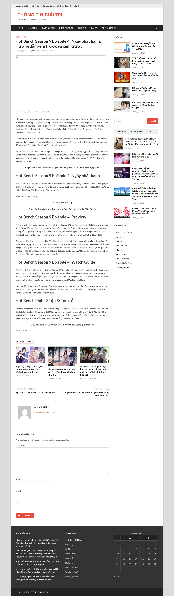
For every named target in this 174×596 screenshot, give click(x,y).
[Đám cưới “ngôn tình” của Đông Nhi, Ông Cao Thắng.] (122, 97)
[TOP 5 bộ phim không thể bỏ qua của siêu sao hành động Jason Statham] (122, 67)
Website (20, 503)
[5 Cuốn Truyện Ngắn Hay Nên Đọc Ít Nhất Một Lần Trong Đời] (122, 52)
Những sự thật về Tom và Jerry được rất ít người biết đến (145, 75)
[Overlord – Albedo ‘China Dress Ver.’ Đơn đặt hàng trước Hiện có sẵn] (122, 217)
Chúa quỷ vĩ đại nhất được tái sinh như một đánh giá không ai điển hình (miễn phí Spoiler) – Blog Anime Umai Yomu (145, 193)
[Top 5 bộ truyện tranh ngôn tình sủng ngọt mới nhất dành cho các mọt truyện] (30, 363)
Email (19, 491)
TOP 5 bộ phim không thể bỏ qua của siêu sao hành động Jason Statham (144, 61)
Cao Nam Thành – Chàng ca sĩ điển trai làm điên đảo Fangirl (145, 105)
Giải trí (94, 28)
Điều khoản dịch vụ (48, 6)
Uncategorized (122, 267)
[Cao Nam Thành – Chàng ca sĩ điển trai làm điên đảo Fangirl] (122, 111)
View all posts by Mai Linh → (46, 412)
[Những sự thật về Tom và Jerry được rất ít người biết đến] (122, 82)
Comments (136, 131)
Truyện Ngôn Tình (124, 263)
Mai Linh (35, 51)
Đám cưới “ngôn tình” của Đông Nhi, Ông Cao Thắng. (144, 89)
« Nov (116, 576)
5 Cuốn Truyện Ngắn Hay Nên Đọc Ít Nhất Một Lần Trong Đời (143, 46)
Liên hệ (76, 6)
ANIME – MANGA (109, 28)
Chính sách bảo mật (64, 6)
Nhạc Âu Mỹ (121, 245)
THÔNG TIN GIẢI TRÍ (40, 15)
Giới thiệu (35, 6)
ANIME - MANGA (21, 37)
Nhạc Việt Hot (66, 28)
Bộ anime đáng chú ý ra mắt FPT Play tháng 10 (145, 155)
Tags (150, 131)
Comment (21, 445)
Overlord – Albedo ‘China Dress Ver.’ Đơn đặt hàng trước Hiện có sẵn (144, 211)
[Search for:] (136, 121)
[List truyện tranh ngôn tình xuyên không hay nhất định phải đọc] (62, 366)
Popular (121, 131)
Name (19, 479)
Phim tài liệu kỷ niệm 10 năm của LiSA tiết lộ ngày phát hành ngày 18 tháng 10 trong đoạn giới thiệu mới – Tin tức (145, 173)
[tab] (121, 131)
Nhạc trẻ (32, 28)
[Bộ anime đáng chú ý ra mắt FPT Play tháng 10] (122, 163)
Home (20, 28)
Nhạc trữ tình (48, 28)
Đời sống (82, 28)
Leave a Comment (48, 51)
